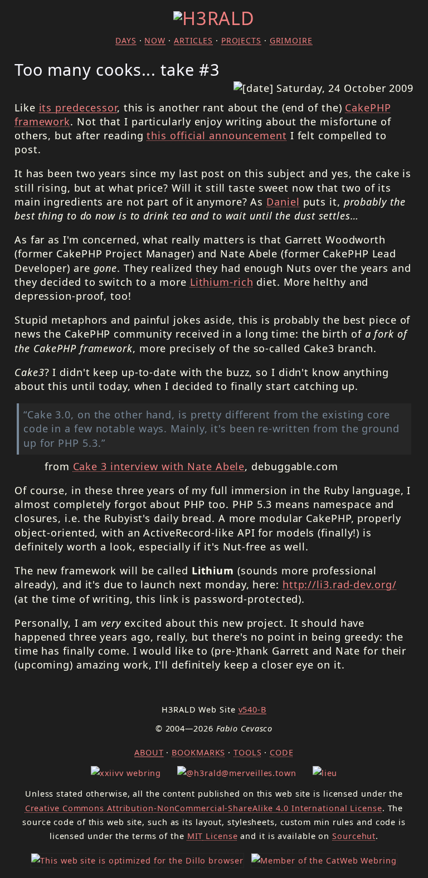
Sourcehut (354, 836)
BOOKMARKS (198, 752)
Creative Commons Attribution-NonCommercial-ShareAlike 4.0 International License (203, 808)
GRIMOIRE (291, 40)
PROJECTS (241, 40)
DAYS (126, 40)
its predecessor (78, 107)
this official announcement (216, 135)
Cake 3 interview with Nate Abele (159, 466)
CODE (282, 752)
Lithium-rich (222, 282)
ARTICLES (193, 40)
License (212, 836)
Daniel (282, 201)
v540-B (252, 709)
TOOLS (248, 752)
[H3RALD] (214, 18)
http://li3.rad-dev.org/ (340, 584)
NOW (155, 40)
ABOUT (149, 752)
